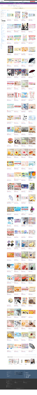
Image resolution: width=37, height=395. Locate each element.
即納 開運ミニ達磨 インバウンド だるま (10, 190)
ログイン (36, 1)
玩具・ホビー (2, 34)
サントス (2, 5)
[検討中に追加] (13, 17)
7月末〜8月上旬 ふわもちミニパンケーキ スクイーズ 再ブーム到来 (10, 213)
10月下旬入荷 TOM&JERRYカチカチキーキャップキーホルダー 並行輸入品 (10, 110)
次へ (35, 10)
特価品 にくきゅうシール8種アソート (32, 224)
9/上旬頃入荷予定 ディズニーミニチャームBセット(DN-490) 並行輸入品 (10, 87)
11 (34, 10)
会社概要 (7, 374)
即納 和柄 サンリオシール (9, 53)
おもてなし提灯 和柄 (9, 304)
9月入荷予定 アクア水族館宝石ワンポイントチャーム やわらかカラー (24, 99)
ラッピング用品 (2, 41)
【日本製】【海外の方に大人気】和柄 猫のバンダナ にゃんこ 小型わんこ (10, 76)
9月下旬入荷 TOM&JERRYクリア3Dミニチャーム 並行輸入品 (17, 30)
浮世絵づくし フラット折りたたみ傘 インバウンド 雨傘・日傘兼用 (32, 350)
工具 (1, 38)
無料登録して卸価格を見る (9, 20)
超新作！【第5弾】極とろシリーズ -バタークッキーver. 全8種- (24, 53)
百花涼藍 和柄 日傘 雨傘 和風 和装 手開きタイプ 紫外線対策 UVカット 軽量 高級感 (24, 224)
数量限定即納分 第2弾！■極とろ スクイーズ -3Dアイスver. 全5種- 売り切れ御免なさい (10, 282)
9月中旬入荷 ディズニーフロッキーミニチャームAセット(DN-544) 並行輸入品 (17, 53)
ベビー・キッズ (2, 25)
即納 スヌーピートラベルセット (31, 167)
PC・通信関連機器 (2, 40)
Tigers (1, 48)
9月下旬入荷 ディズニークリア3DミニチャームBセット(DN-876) (32, 19)
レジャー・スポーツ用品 (3, 36)
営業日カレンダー (3, 10)
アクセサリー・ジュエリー (3, 28)
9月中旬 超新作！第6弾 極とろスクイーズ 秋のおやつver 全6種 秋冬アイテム (10, 122)
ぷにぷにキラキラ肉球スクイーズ (24, 190)
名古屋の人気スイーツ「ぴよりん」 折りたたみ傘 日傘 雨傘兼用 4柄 (24, 316)
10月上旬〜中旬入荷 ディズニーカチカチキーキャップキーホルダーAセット (17, 42)
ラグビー (1, 46)
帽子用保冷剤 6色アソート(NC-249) (10, 270)
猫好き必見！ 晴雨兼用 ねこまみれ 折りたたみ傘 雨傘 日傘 (17, 327)
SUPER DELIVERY (8, 376)
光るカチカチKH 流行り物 (9, 167)
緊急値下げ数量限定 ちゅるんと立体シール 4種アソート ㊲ (17, 247)
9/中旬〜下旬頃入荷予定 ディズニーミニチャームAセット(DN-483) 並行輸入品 (17, 179)
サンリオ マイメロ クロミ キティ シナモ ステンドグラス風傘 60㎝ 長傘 (24, 110)
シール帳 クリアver (23, 133)
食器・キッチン (2, 32)
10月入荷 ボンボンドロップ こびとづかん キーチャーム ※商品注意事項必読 (32, 99)
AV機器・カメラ (2, 39)
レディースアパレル (2, 24)
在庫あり (1, 19)
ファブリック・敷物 (2, 30)
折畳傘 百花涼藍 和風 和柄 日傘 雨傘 (31, 190)
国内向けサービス (8, 383)
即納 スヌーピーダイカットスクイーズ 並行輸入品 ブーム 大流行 (17, 167)
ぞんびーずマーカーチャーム (16, 224)
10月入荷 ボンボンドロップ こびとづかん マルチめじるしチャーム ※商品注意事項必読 (24, 42)
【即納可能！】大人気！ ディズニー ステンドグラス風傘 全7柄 (24, 76)
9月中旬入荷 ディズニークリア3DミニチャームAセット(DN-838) (10, 19)
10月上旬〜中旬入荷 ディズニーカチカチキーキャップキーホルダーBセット (32, 42)
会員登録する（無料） (33, 1)
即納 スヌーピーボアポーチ (17, 87)
